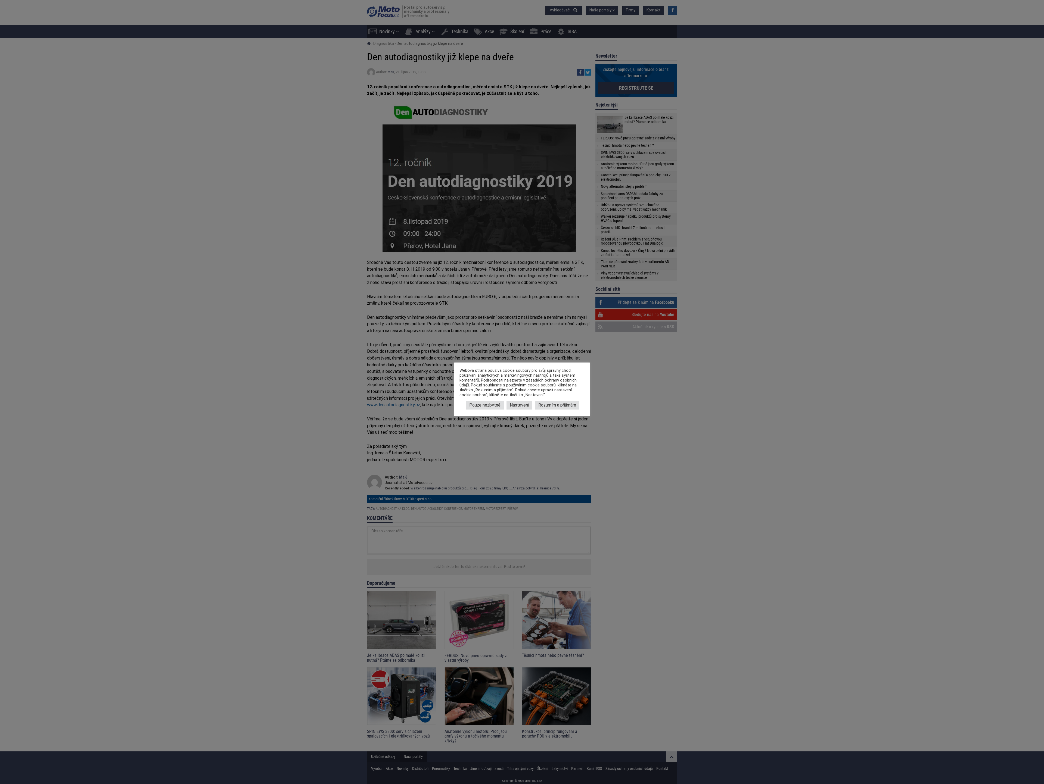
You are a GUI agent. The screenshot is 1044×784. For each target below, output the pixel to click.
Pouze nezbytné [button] (485, 405)
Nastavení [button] (519, 405)
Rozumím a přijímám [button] (557, 405)
